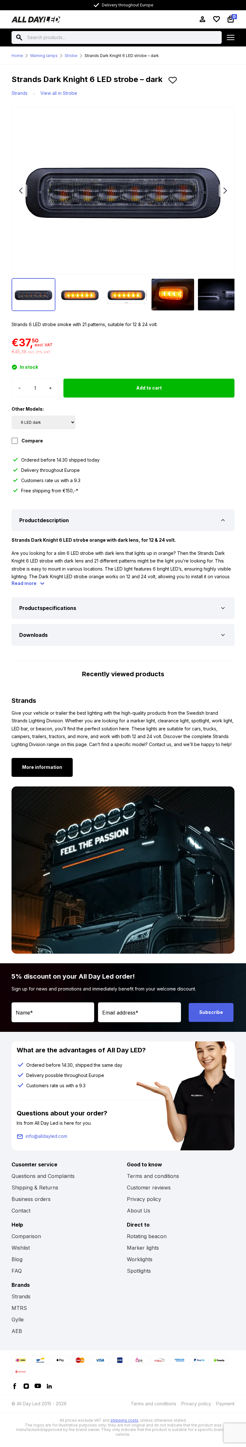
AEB (17, 1331)
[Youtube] (38, 1385)
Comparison (26, 1236)
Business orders (31, 1199)
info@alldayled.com (46, 1136)
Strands (20, 93)
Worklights (139, 1259)
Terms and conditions (153, 1176)
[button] (173, 81)
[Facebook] (15, 1385)
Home (17, 55)
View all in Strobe (58, 93)
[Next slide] (225, 190)
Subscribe (211, 1012)
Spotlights (139, 1271)
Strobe (71, 55)
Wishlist (21, 1248)
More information (42, 767)
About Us (138, 1210)
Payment (225, 1403)
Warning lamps (44, 55)
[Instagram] (26, 1385)
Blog (17, 1259)
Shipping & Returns (35, 1187)
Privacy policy (144, 1199)
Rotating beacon (147, 1236)
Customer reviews (149, 1187)
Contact (21, 1210)
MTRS (19, 1308)
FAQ (17, 1271)
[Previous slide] (20, 190)
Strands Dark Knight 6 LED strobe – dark (122, 55)
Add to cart (149, 388)
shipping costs (124, 1420)
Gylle (18, 1319)
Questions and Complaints (43, 1176)
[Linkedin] (49, 1385)
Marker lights (143, 1248)
